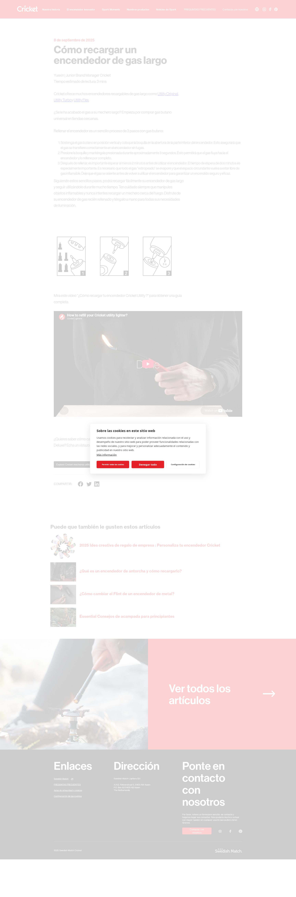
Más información (107, 454)
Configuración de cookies (183, 464)
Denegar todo (148, 464)
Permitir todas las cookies (113, 464)
